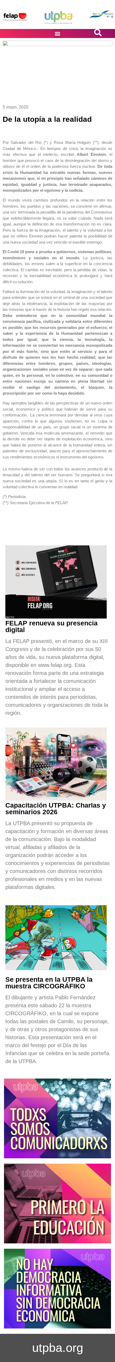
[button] (57, 33)
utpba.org (57, 1348)
